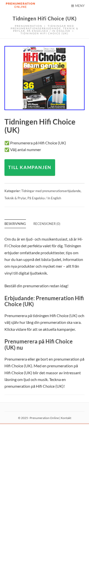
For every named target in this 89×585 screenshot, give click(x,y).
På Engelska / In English (44, 198)
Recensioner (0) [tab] (46, 224)
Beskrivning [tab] (15, 224)
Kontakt (66, 418)
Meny (80, 6)
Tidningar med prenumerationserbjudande (51, 191)
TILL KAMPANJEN (29, 167)
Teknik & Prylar (15, 198)
